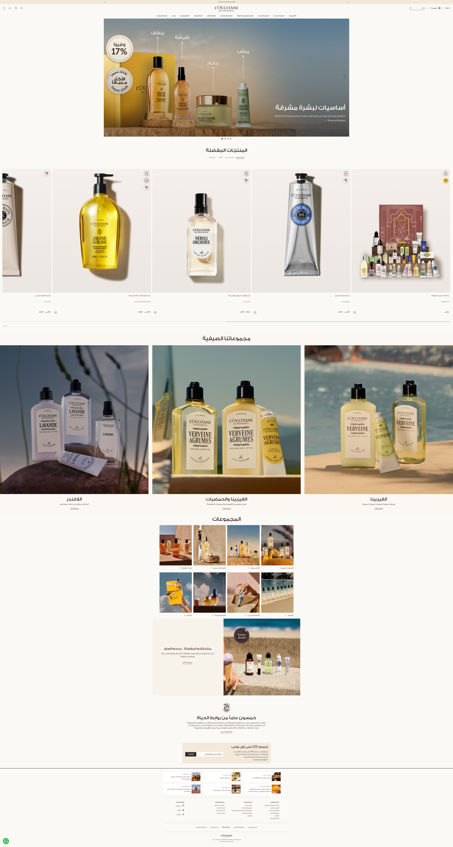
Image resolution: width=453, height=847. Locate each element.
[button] (162, 15)
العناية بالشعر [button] (211, 15)
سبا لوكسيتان (214, 827)
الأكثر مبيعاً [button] (292, 15)
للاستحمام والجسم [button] (226, 15)
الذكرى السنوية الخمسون (272, 805)
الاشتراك (191, 754)
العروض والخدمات (273, 810)
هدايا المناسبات (220, 810)
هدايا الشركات (220, 808)
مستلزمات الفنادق (219, 805)
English (447, 8)
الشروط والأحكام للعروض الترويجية (242, 810)
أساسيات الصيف (274, 808)
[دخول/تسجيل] (10, 8)
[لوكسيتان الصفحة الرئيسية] (226, 8)
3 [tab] (228, 138)
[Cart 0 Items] (4, 8)
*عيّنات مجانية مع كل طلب (226, 2)
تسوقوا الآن (378, 508)
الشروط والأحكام (247, 808)
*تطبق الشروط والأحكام (260, 759)
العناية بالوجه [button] (198, 15)
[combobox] (418, 8)
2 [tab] (225, 138)
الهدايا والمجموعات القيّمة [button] (245, 15)
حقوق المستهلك (247, 813)
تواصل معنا (248, 805)
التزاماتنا (277, 816)
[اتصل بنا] (16, 8)
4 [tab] (230, 138)
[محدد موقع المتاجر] (22, 8)
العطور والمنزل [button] (184, 15)
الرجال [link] (174, 15)
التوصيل (249, 816)
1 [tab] (222, 138)
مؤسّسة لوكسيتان (239, 827)
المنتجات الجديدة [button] (279, 15)
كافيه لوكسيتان (274, 818)
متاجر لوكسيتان (252, 827)
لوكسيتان (225, 839)
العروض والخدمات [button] (263, 15)
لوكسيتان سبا (221, 813)
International (226, 827)
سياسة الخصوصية (201, 827)
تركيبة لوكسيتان (274, 813)
